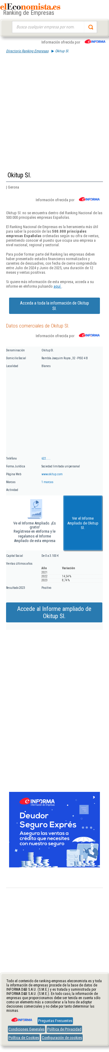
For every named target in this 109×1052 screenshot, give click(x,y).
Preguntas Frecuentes (55, 1020)
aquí (57, 286)
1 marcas (47, 482)
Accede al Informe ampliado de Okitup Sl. (54, 612)
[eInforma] (21, 1017)
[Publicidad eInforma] (54, 866)
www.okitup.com (52, 474)
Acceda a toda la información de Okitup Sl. (54, 305)
